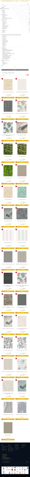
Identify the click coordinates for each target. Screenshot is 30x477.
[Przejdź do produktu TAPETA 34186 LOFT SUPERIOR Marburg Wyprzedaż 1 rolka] (8, 386)
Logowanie (16, 446)
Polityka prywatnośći (10, 451)
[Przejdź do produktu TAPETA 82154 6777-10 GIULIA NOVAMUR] (8, 407)
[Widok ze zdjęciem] (26, 75)
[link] (15, 8)
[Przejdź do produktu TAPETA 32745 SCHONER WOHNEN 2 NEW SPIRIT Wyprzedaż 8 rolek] (8, 127)
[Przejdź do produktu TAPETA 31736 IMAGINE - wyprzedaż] (8, 342)
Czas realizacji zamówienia (4, 446)
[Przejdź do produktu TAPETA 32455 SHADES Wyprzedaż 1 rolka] (21, 364)
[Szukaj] (27, 4)
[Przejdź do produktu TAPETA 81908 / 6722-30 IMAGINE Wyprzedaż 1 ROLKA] (8, 299)
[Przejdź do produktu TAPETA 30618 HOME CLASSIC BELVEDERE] (21, 84)
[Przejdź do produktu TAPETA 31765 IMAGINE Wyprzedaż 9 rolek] (8, 106)
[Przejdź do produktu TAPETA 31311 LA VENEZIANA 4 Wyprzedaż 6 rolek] (8, 256)
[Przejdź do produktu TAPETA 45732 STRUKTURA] (21, 149)
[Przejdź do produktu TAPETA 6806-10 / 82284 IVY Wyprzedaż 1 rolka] (8, 321)
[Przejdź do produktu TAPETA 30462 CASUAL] (8, 427)
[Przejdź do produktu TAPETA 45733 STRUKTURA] (8, 170)
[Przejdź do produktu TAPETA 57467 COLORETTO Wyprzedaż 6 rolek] (21, 256)
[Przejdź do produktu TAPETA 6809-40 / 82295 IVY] (21, 386)
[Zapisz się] (27, 462)
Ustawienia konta (17, 449)
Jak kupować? (10, 446)
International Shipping (4, 449)
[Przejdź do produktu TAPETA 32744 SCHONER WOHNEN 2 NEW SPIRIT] (21, 106)
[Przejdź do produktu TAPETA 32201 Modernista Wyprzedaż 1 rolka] (21, 342)
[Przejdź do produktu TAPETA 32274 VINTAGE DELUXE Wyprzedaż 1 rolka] (8, 364)
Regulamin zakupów (10, 448)
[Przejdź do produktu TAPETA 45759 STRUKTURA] (21, 192)
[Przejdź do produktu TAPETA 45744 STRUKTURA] (21, 170)
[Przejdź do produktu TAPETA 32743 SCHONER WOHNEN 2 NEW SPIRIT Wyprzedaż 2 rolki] (21, 278)
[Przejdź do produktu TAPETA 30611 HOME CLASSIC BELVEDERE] (8, 84)
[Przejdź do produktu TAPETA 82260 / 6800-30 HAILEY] (8, 235)
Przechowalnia (17, 448)
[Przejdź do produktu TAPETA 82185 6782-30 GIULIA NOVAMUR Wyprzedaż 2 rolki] (21, 321)
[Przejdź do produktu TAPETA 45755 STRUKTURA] (8, 192)
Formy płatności (3, 447)
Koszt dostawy (3, 448)
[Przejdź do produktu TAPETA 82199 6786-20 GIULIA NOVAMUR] (21, 407)
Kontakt (23, 447)
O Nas (22, 446)
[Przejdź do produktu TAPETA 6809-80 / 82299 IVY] (8, 213)
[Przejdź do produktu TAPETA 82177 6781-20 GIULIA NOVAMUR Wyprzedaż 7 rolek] (8, 278)
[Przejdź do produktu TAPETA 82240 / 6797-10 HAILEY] (21, 213)
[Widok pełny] (28, 75)
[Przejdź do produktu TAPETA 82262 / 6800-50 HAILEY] (21, 235)
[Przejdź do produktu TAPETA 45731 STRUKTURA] (8, 149)
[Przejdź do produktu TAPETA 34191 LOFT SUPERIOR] (21, 127)
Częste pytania (10, 447)
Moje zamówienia (17, 447)
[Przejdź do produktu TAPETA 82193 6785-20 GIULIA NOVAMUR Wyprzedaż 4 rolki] (21, 299)
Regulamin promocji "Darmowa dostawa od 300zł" (11, 450)
